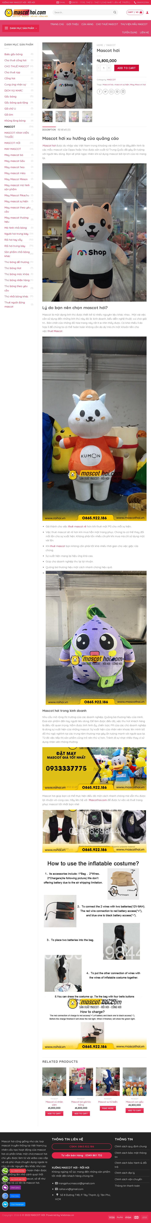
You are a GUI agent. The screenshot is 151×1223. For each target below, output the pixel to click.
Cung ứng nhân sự (15, 84)
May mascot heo (14, 167)
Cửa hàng (87, 24)
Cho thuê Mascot (107, 24)
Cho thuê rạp (12, 72)
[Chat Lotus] (5, 1188)
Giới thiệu (73, 24)
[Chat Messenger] (5, 1204)
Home (100, 45)
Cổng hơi (9, 78)
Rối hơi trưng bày (14, 245)
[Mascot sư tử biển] (108, 1081)
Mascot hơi (108, 84)
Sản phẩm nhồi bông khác (17, 254)
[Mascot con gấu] (135, 1081)
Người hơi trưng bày (16, 233)
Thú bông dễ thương (16, 262)
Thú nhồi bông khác (16, 296)
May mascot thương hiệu (16, 219)
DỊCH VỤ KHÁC (13, 90)
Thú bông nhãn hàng (16, 280)
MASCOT (9, 126)
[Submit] (115, 12)
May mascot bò (13, 154)
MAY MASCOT (12, 148)
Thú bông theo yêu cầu (15, 288)
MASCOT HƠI (12, 142)
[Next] (87, 75)
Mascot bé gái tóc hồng (81, 1103)
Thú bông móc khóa (16, 274)
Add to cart (127, 68)
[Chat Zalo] (5, 1196)
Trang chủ (57, 24)
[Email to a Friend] (111, 91)
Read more (107, 1108)
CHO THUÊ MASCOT (16, 66)
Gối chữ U (10, 108)
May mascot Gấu (14, 160)
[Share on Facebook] (99, 91)
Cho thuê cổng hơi (15, 60)
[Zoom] (46, 105)
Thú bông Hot (12, 268)
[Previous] (47, 75)
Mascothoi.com (98, 799)
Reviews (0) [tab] (64, 129)
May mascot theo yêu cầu (17, 209)
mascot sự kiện (121, 84)
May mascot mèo (14, 173)
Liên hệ (144, 32)
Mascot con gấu (134, 1101)
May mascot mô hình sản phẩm (16, 187)
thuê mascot (57, 546)
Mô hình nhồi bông (15, 227)
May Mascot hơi (138, 84)
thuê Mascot (55, 331)
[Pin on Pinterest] (117, 91)
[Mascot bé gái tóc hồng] (81, 1081)
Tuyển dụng (129, 32)
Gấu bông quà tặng (16, 102)
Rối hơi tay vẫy (13, 239)
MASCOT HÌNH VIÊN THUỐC (16, 134)
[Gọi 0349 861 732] (5, 1179)
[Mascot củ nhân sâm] (54, 1081)
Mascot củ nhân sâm (54, 1103)
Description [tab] (49, 129)
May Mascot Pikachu (16, 195)
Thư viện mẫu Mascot (134, 24)
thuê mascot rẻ (77, 526)
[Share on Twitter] (105, 91)
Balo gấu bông (13, 54)
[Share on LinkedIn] (123, 91)
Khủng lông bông (14, 120)
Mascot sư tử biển (107, 1101)
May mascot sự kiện (16, 201)
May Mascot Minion (15, 179)
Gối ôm (8, 114)
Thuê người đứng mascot (14, 304)
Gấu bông (10, 96)
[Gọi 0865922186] (5, 1171)
